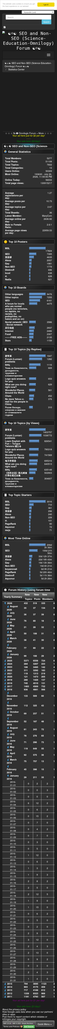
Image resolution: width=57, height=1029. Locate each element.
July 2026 (11, 614)
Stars (8, 340)
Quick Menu (44, 1024)
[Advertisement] (28, 101)
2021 (9, 673)
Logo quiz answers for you (15, 380)
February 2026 (11, 649)
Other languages (14, 294)
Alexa (8, 260)
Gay (7, 263)
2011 (9, 996)
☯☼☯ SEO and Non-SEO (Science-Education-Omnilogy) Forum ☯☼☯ (28, 64)
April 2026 (11, 633)
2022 (9, 670)
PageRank (10, 523)
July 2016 (11, 735)
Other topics (12, 297)
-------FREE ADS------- (16, 337)
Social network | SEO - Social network (16, 323)
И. (6, 276)
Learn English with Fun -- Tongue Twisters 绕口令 (15, 443)
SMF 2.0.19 (7, 1023)
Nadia (8, 279)
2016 (9, 689)
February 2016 (11, 771)
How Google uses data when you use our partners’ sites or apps (27, 1013)
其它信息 (9, 327)
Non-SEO (10, 266)
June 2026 (11, 620)
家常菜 (8, 355)
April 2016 (11, 755)
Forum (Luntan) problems (13, 360)
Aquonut (10, 526)
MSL (7, 248)
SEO (7, 254)
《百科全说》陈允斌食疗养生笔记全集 (16, 474)
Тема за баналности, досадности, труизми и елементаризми (16, 371)
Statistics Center (16, 69)
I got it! (45, 4)
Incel (7, 273)
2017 (9, 686)
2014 (9, 986)
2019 (9, 679)
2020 (9, 676)
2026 (9, 603)
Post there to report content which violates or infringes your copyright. (24, 1018)
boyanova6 (11, 569)
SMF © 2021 (17, 1023)
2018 (9, 683)
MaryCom (47, 215)
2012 (9, 993)
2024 (9, 663)
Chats (8, 395)
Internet (9, 330)
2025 (9, 660)
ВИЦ (7, 364)
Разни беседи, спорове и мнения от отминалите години (15, 411)
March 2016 (12, 761)
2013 (9, 990)
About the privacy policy (14, 1009)
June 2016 (11, 742)
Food (8, 334)
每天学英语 (10, 460)
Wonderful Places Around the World (14, 391)
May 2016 (10, 748)
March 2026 (12, 640)
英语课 (8, 257)
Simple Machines (27, 1023)
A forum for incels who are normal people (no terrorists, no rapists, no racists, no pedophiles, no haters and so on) (16, 311)
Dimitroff (9, 269)
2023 (9, 666)
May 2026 (10, 627)
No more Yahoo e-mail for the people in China (16, 401)
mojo (7, 530)
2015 (9, 983)
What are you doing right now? (15, 385)
